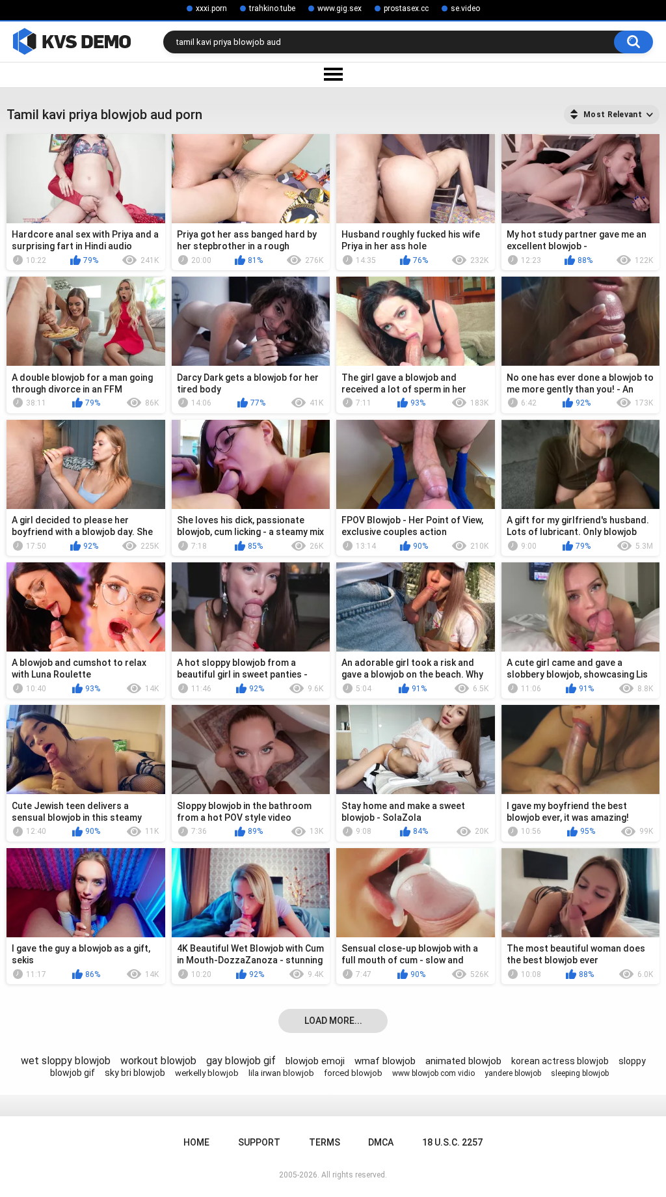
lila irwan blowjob (281, 1073)
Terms (324, 1142)
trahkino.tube (272, 8)
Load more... (333, 1020)
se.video (465, 8)
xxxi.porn (211, 8)
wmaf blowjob (385, 1061)
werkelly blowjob (207, 1073)
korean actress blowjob (560, 1061)
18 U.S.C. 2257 (452, 1142)
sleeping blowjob (580, 1073)
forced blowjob (353, 1073)
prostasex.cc (406, 8)
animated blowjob (463, 1061)
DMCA (380, 1142)
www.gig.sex (339, 8)
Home (196, 1142)
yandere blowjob (513, 1073)
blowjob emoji (315, 1061)
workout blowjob (158, 1060)
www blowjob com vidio (433, 1073)
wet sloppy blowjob (66, 1060)
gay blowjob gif (241, 1060)
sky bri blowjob (135, 1072)
